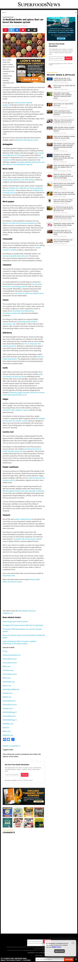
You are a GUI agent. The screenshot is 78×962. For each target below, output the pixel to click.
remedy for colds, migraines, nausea (15, 410)
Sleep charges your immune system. (15, 621)
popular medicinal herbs (23, 519)
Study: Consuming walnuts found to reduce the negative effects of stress (64, 167)
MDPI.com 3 (7, 731)
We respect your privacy (29, 950)
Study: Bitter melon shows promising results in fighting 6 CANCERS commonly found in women (62, 95)
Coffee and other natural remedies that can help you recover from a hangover (64, 129)
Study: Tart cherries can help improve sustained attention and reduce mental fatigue (63, 176)
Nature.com (7, 686)
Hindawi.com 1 (8, 693)
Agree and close (59, 951)
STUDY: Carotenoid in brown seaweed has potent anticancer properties (62, 112)
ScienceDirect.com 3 (10, 674)
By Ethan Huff (63, 140)
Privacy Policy (39, 955)
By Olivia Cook (63, 107)
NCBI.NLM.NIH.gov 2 (10, 720)
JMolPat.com (7, 697)
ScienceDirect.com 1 (10, 659)
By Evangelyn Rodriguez (66, 116)
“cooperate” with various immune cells (26, 539)
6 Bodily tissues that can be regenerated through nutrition (62, 79)
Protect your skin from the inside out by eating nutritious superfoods (64, 193)
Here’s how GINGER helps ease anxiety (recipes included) (62, 240)
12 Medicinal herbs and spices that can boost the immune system (63, 217)
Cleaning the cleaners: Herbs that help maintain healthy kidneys (63, 224)
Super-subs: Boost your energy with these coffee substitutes (63, 200)
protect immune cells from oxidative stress (28, 293)
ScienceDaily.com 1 (9, 701)
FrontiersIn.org (8, 670)
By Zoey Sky (63, 133)
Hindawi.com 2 (8, 708)
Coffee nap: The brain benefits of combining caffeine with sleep (63, 121)
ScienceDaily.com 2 (9, 716)
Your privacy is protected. (10, 780)
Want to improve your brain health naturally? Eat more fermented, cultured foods (63, 185)
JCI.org (5, 651)
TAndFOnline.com (9, 682)
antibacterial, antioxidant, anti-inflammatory (18, 180)
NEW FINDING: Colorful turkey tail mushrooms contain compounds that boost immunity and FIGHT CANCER (63, 146)
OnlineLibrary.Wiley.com (11, 689)
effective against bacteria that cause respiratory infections (23, 491)
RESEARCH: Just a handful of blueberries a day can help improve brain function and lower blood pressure (63, 157)
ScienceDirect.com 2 (10, 663)
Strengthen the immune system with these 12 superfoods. (23, 625)
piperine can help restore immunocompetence (19, 223)
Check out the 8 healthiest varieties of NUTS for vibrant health (64, 137)
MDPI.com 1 (7, 666)
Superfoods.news (9, 576)
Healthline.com (8, 724)
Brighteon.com (8, 735)
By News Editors (64, 82)
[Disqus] (24, 859)
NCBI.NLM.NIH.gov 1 (10, 712)
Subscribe (68, 959)
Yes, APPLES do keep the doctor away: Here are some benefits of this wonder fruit (63, 208)
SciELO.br (6, 727)
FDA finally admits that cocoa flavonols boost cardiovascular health (62, 232)
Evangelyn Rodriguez (21, 26)
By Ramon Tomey (64, 100)
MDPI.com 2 (7, 678)
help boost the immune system (27, 140)
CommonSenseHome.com (12, 655)
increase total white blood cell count (15, 256)
